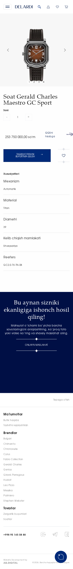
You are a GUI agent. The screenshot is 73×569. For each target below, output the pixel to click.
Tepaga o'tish (61, 400)
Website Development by (15, 560)
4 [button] (43, 82)
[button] (7, 7)
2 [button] (34, 82)
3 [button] (39, 82)
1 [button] (29, 82)
